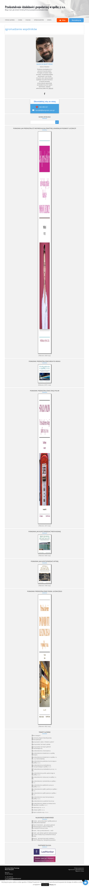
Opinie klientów (39, 20)
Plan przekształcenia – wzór (45, 830)
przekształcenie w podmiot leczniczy (43, 801)
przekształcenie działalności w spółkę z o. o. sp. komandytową (45, 758)
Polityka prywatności (79, 868)
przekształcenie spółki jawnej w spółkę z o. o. (44, 793)
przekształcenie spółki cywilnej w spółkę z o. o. (45, 789)
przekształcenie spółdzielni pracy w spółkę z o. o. (43, 785)
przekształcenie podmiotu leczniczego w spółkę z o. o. (44, 762)
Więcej (51, 88)
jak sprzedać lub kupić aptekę (41, 744)
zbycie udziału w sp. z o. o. (40, 812)
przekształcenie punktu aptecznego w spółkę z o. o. (44, 774)
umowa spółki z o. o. (39, 810)
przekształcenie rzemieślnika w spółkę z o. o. (44, 781)
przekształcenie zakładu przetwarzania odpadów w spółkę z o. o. (44, 804)
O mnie (20, 20)
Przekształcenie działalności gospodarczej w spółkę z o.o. (35, 7)
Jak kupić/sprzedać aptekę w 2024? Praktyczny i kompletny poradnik (44, 839)
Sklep (63, 20)
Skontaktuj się (76, 20)
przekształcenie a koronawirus (42, 751)
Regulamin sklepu (79, 871)
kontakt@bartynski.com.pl (45, 110)
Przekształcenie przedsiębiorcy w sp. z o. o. (45, 770)
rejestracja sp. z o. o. (39, 807)
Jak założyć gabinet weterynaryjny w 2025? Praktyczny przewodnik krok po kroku (44, 826)
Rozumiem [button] (45, 884)
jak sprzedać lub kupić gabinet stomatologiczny (42, 747)
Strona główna (10, 20)
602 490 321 (43, 107)
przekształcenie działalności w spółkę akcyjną (44, 754)
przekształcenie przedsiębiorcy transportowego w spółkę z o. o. (42, 766)
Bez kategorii (36, 735)
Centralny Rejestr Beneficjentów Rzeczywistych (42, 738)
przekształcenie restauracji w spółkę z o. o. (44, 777)
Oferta (49, 20)
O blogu (28, 20)
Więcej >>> (52, 884)
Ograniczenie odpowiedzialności (76, 869)
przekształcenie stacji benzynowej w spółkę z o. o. (43, 797)
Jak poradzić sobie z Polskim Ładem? (43, 742)
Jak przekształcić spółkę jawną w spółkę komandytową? (45, 821)
